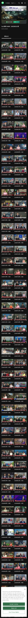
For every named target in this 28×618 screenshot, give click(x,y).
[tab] (6, 36)
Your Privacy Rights (14, 612)
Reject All (14, 608)
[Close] (25, 589)
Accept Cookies (14, 604)
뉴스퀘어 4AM (5, 26)
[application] (14, 13)
